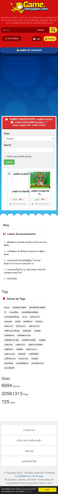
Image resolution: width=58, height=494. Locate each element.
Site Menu (13, 38)
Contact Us (29, 430)
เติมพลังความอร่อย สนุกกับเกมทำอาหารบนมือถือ (25, 243)
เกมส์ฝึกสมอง (8, 349)
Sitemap (29, 450)
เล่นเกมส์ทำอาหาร (37, 363)
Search (7, 144)
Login (38, 38)
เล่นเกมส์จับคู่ (8, 363)
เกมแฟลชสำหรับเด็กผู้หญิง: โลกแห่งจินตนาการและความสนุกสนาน (22, 262)
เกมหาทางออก (23, 358)
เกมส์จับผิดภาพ (9, 335)
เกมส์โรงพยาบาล (9, 358)
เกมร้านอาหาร (21, 326)
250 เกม (6, 307)
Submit (9, 162)
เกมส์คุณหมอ (27, 331)
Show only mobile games (19, 156)
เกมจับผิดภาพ (27, 321)
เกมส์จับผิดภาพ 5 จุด (23, 335)
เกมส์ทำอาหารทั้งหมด (35, 345)
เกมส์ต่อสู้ (42, 340)
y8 (5, 312)
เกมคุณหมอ (8, 321)
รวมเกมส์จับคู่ (13, 312)
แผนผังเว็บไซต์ (29, 461)
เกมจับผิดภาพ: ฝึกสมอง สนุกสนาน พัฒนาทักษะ (24, 253)
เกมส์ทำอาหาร (20, 345)
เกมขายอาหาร (35, 317)
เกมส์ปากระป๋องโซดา (22, 191)
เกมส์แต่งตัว (22, 354)
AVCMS (22, 476)
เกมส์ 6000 (11, 278)
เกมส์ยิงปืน (19, 349)
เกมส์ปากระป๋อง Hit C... (40, 192)
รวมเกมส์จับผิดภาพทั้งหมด (29, 312)
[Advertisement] (29, 87)
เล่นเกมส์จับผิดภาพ (22, 363)
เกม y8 (24, 317)
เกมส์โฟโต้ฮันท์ (34, 354)
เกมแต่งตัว (34, 358)
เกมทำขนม (39, 321)
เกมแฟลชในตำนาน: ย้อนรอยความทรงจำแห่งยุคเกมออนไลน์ (25, 271)
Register (51, 38)
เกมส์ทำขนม (8, 345)
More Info (28, 491)
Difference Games (37, 307)
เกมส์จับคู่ (37, 331)
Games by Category (31, 50)
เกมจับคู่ (17, 321)
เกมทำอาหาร (8, 326)
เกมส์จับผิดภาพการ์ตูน (11, 340)
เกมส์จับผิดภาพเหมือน (29, 340)
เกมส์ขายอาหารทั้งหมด (11, 331)
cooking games (19, 307)
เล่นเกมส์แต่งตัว (9, 368)
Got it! (47, 489)
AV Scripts (37, 476)
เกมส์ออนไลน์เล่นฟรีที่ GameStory (29, 7)
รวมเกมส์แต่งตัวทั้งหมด (11, 317)
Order (7, 133)
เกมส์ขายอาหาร (34, 326)
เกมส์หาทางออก (9, 354)
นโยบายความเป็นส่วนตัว (29, 440)
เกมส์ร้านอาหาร (31, 349)
